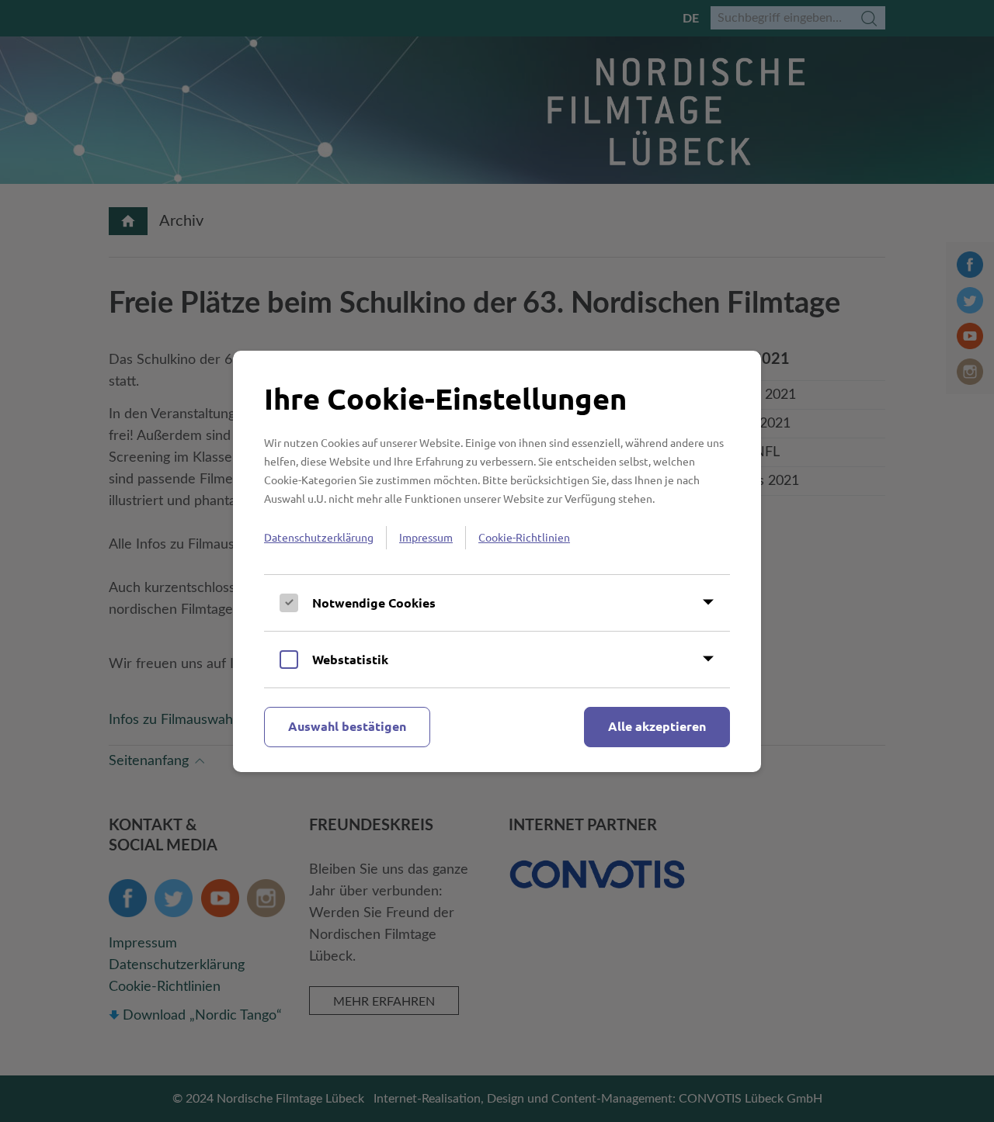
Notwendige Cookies (374, 602)
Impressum (426, 537)
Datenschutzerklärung (319, 537)
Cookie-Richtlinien (524, 537)
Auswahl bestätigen (347, 726)
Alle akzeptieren (657, 726)
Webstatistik (350, 659)
